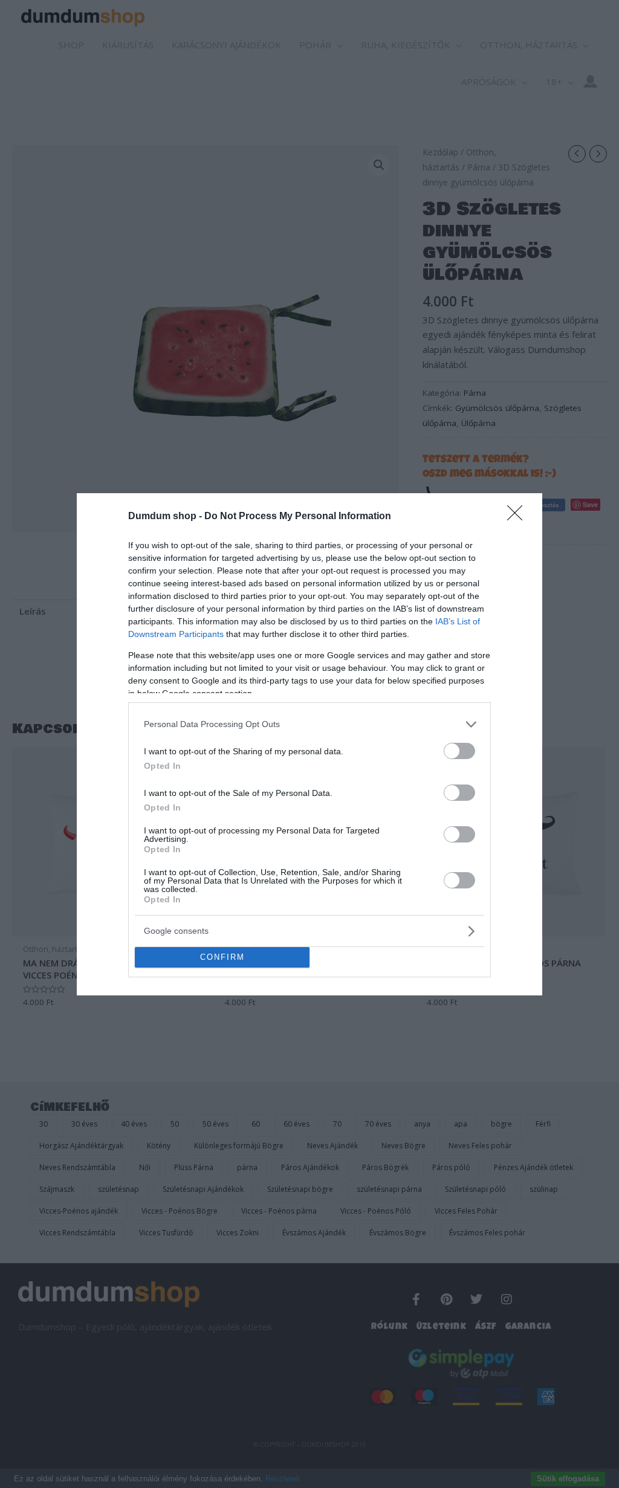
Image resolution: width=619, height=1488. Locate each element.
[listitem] (309, 724)
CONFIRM (222, 957)
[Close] (518, 516)
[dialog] (309, 744)
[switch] (459, 751)
